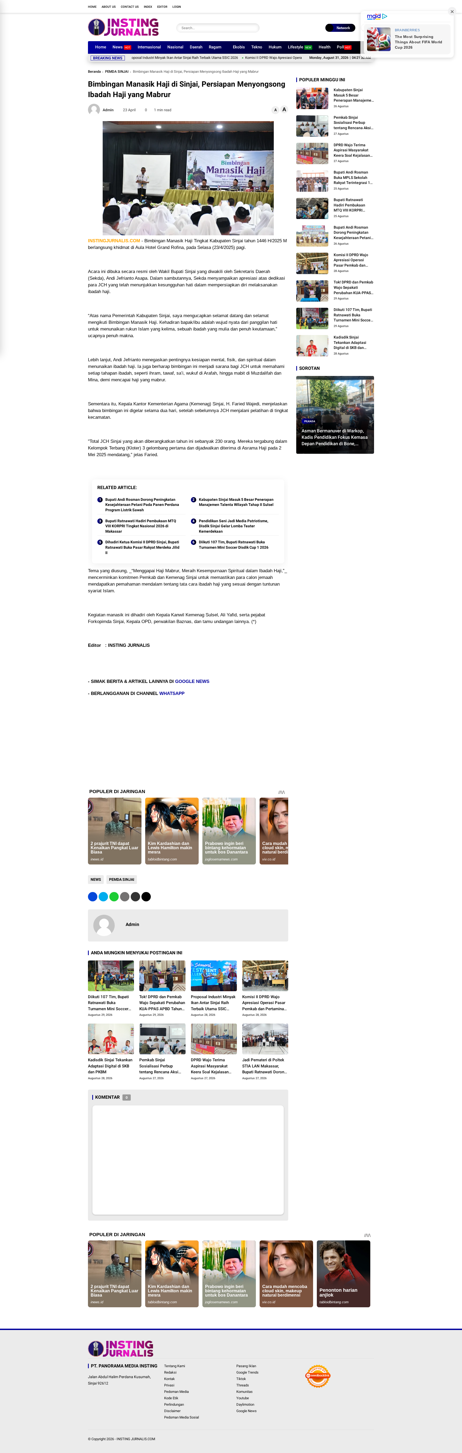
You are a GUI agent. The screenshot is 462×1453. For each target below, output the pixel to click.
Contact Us (130, 7)
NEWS (96, 879)
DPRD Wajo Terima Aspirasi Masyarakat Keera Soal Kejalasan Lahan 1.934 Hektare (210, 1066)
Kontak (169, 1379)
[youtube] (355, 6)
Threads (242, 1385)
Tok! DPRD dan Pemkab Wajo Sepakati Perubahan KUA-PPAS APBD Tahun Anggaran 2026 (162, 1003)
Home (92, 7)
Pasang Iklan (246, 1366)
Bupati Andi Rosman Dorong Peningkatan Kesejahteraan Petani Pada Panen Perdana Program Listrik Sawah (142, 504)
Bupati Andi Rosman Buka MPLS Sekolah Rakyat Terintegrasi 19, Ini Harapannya (353, 178)
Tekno (256, 47)
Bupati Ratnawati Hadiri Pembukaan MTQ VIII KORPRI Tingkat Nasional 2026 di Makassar (140, 526)
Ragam (215, 47)
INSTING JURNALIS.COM (136, 1439)
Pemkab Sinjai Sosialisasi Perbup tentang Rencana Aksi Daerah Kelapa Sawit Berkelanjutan (158, 1066)
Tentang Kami (174, 1366)
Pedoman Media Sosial (181, 1417)
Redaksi (170, 1372)
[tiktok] (363, 6)
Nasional (175, 47)
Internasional (149, 47)
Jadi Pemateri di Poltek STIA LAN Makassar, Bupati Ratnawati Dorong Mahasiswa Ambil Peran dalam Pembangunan (264, 1066)
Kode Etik (171, 1398)
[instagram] (347, 6)
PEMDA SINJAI (117, 72)
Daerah (196, 47)
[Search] (254, 28)
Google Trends (247, 1372)
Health (324, 47)
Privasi (169, 1385)
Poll (344, 47)
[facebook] (331, 6)
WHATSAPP (171, 693)
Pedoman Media (176, 1392)
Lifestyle (299, 47)
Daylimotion (245, 1404)
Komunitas (244, 1392)
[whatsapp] (114, 896)
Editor (162, 7)
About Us (109, 7)
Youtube (242, 1398)
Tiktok (241, 1379)
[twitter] (339, 6)
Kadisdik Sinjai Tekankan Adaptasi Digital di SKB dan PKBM (110, 1066)
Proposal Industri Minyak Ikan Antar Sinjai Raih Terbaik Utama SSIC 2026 (139, 58)
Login (176, 7)
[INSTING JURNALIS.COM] (123, 34)
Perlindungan (174, 1404)
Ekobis (239, 47)
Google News (246, 1411)
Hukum (275, 47)
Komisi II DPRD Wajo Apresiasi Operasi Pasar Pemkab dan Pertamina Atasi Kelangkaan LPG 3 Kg (274, 58)
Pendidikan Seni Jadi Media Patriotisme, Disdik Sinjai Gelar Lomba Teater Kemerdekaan (233, 526)
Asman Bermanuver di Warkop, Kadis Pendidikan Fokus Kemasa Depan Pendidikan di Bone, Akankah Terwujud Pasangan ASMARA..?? (335, 437)
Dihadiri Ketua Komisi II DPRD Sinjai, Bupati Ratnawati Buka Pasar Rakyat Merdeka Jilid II (142, 547)
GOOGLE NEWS (192, 681)
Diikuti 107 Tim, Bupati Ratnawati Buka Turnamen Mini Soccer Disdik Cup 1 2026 (233, 544)
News (121, 47)
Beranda (94, 72)
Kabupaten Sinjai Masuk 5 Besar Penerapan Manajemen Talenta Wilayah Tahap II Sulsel (236, 502)
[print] (124, 896)
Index (148, 7)
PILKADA (309, 421)
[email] (135, 896)
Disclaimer (172, 1411)
